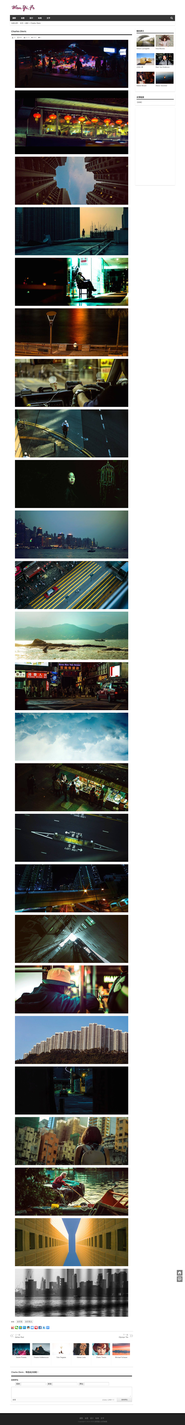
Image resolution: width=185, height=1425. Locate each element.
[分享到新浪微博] (12, 1327)
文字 (48, 18)
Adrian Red (19, 1337)
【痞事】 (139, 102)
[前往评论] (179, 1279)
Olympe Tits (123, 1337)
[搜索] (171, 18)
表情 (14, 1400)
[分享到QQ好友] (28, 1327)
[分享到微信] (16, 1327)
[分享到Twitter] (44, 1327)
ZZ (14, 37)
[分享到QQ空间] (20, 1327)
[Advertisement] (155, 146)
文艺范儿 (28, 1322)
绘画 (40, 18)
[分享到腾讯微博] (24, 1327)
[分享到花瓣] (36, 1327)
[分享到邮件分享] (32, 1327)
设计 (31, 18)
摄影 (14, 18)
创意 (23, 18)
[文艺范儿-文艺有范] (24, 3)
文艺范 (19, 1322)
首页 (21, 23)
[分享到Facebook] (40, 1327)
